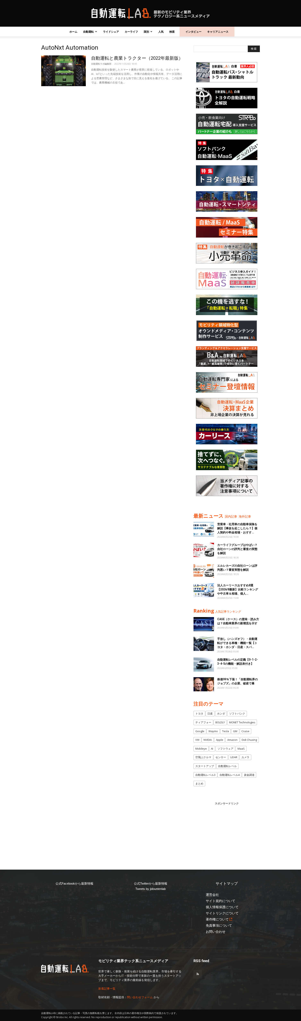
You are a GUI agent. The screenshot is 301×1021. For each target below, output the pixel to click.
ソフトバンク (237, 713)
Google (199, 731)
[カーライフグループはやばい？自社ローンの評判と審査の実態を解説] (204, 550)
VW (197, 740)
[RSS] (198, 974)
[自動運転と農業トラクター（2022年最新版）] (63, 70)
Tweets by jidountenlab (150, 889)
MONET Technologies (242, 722)
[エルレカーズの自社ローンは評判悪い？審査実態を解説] (204, 571)
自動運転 (88, 31)
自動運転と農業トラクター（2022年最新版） (137, 58)
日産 (210, 713)
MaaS (241, 748)
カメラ (245, 757)
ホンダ (221, 713)
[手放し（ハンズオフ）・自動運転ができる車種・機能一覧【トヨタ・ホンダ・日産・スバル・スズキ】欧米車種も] (204, 644)
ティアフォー (203, 722)
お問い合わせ (215, 931)
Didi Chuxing (249, 740)
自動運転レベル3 (205, 775)
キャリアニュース (218, 31)
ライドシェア (111, 31)
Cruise (245, 731)
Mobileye (201, 748)
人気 (161, 31)
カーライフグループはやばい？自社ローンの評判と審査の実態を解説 (237, 549)
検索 (172, 31)
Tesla (225, 731)
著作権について (217, 919)
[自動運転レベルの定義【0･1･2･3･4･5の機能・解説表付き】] (204, 664)
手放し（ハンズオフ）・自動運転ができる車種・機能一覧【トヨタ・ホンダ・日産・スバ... (237, 643)
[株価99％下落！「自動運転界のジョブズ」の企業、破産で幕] (204, 684)
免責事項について (219, 925)
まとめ (199, 783)
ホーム (73, 31)
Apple (219, 740)
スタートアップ (204, 766)
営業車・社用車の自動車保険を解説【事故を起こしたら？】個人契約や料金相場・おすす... (237, 528)
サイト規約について (220, 901)
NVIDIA (208, 740)
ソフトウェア (225, 748)
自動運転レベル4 (230, 775)
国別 (146, 31)
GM (235, 731)
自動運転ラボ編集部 (101, 63)
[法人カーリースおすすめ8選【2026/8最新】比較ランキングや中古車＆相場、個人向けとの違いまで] (204, 590)
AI (212, 748)
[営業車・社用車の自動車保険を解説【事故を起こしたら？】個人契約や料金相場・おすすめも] (204, 529)
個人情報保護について (222, 907)
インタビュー (193, 31)
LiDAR (233, 757)
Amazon (232, 740)
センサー (220, 757)
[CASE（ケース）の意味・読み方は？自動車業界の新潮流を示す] (204, 624)
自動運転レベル (227, 766)
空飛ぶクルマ (203, 757)
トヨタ (199, 713)
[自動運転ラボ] (150, 13)
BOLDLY (220, 722)
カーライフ (131, 31)
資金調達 (249, 775)
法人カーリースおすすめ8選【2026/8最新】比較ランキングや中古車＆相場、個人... (237, 589)
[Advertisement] (226, 831)
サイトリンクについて (222, 913)
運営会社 (212, 894)
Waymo (213, 731)
